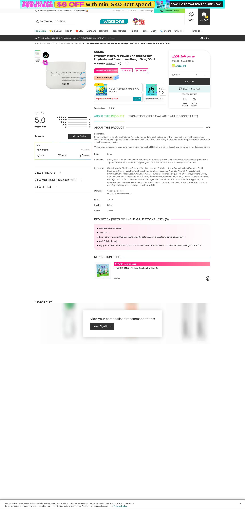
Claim (137, 98)
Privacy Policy (120, 506)
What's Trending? (146, 11)
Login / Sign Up (100, 326)
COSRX (99, 51)
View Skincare (45, 172)
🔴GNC (79, 31)
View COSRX (43, 187)
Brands (196, 31)
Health (68, 31)
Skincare (91, 31)
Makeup (134, 31)
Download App (118, 11)
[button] (204, 17)
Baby (154, 31)
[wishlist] (120, 64)
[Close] (240, 504)
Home (144, 31)
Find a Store (131, 11)
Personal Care (119, 31)
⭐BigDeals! (55, 31)
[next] (183, 31)
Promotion (40, 31)
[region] (122, 504)
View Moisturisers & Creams (56, 179)
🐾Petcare (165, 31)
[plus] (205, 74)
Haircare (103, 31)
